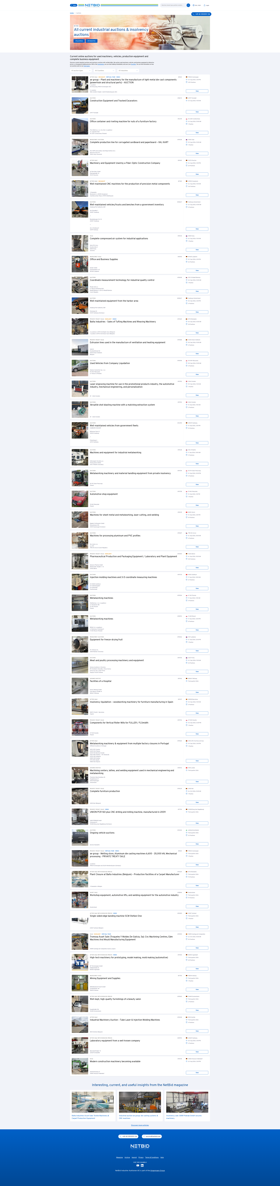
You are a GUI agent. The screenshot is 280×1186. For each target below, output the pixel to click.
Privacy (141, 1158)
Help (162, 1158)
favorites (133, 64)
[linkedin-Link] (142, 1165)
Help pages (87, 66)
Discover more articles (140, 1125)
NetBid (72, 13)
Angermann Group (157, 1171)
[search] (188, 5)
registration (101, 64)
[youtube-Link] (137, 1165)
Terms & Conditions (152, 1158)
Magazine (119, 1158)
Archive (127, 1158)
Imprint (134, 1158)
